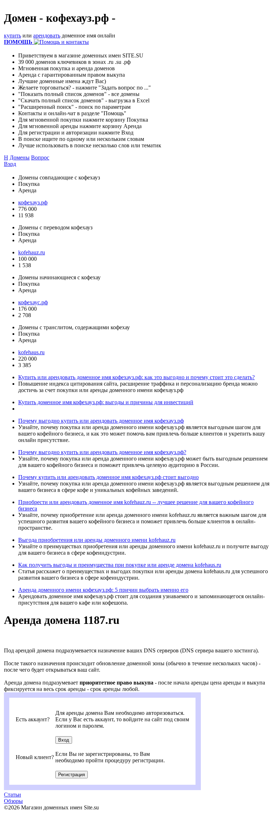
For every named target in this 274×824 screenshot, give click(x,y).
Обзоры (13, 801)
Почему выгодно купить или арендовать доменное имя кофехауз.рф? (102, 452)
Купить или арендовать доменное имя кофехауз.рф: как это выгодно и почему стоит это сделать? (136, 377)
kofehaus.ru (31, 352)
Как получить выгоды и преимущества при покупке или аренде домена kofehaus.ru (119, 565)
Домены (20, 157)
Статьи (12, 795)
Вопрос (40, 157)
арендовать (46, 35)
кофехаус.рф (33, 302)
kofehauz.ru (31, 252)
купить (12, 35)
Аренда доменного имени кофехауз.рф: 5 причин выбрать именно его (103, 590)
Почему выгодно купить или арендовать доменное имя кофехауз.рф (101, 421)
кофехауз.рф (32, 202)
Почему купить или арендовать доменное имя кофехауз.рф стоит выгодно (108, 477)
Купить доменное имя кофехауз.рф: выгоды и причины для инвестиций (105, 402)
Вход (10, 164)
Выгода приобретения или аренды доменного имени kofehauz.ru (97, 540)
